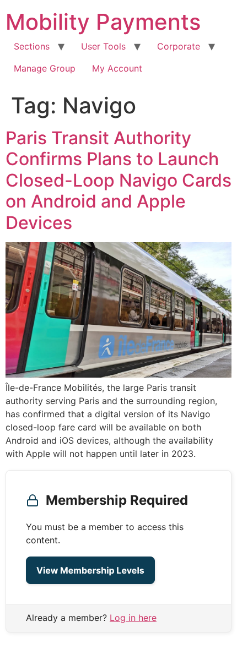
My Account (117, 68)
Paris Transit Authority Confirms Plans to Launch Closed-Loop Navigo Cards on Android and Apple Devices (118, 180)
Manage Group (45, 68)
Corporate (178, 46)
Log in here (133, 617)
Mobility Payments (103, 21)
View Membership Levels (90, 570)
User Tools (103, 46)
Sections (32, 46)
